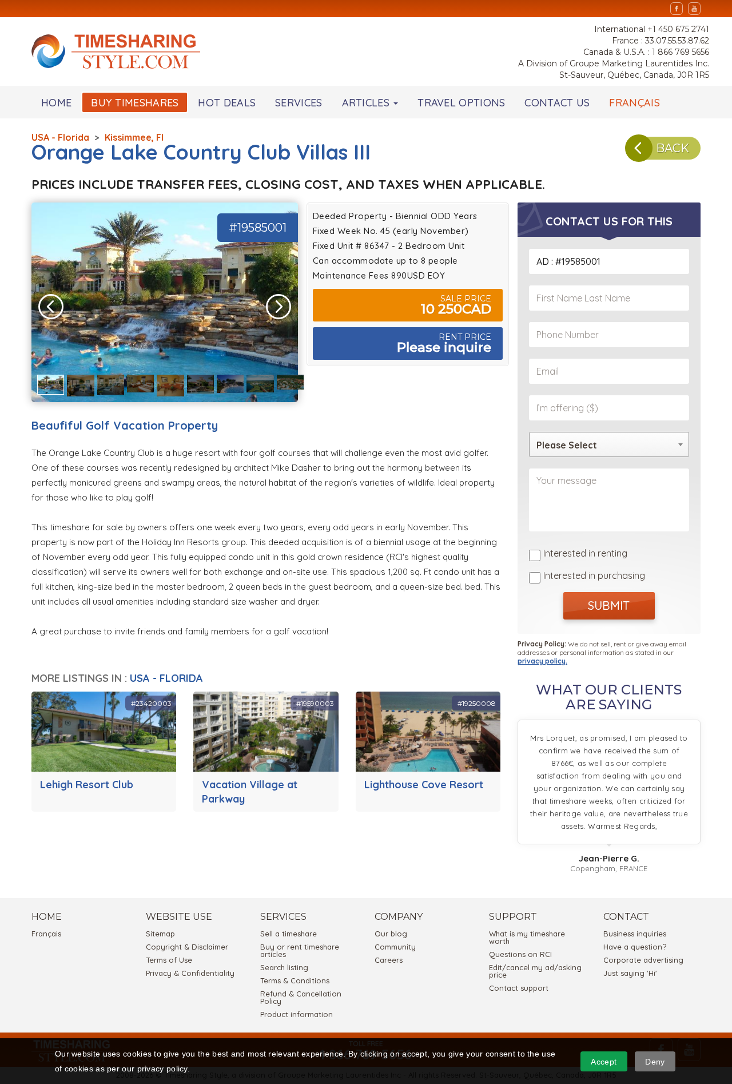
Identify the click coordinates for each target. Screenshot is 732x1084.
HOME (56, 102)
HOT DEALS (227, 102)
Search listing (284, 967)
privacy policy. (542, 661)
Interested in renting (585, 553)
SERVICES (298, 102)
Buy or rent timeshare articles (299, 950)
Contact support (518, 987)
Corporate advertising (643, 959)
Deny (655, 1061)
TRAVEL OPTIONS (461, 102)
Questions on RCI (520, 954)
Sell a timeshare (288, 933)
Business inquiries (634, 933)
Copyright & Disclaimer (187, 946)
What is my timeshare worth (527, 937)
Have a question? (634, 946)
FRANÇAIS (634, 102)
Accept (603, 1061)
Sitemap (160, 933)
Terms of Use (169, 959)
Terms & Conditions (294, 980)
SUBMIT (609, 605)
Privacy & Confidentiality (190, 973)
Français (46, 933)
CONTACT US (557, 102)
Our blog (391, 933)
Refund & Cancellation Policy (300, 997)
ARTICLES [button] (367, 102)
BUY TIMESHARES (134, 102)
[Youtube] (694, 8)
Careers (389, 959)
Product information (296, 1014)
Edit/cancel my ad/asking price (535, 971)
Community (395, 946)
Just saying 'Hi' (630, 973)
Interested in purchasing (594, 575)
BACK (672, 148)
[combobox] (609, 444)
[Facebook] (676, 8)
